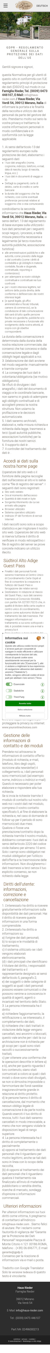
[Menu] (6, 5)
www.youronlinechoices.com (19, 727)
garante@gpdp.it (12, 1252)
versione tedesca (22, 1272)
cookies (32, 1339)
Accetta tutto (25, 703)
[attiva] (9, 690)
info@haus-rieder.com (15, 1224)
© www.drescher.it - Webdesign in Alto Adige (24, 1341)
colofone (16, 1339)
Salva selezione (25, 709)
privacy (24, 1339)
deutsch (42, 5)
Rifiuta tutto (25, 716)
